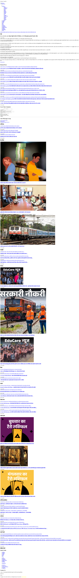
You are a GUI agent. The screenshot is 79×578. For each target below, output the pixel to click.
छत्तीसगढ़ (3, 6)
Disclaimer (3, 567)
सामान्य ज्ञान (3, 26)
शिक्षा (2, 23)
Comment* (2, 109)
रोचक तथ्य (3, 25)
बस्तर (4, 9)
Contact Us (3, 568)
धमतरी (5, 13)
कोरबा (5, 20)
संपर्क (3, 30)
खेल (11, 32)
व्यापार (3, 24)
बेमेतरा (5, 10)
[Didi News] (39, 3)
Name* (1, 110)
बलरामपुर (5, 8)
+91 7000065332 (6, 573)
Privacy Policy (4, 565)
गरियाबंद (5, 15)
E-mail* (1, 112)
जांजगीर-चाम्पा (6, 16)
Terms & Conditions (5, 566)
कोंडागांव (5, 19)
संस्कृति (3, 21)
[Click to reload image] (3, 114)
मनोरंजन (3, 28)
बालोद (5, 7)
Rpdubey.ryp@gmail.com (6, 575)
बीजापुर (5, 11)
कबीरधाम (5, 17)
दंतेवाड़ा (5, 12)
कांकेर (5, 18)
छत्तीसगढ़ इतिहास (4, 27)
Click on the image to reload (4, 115)
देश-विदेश (3, 20)
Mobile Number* (2, 111)
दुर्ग (4, 14)
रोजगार (3, 22)
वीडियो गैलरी (4, 29)
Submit (2, 116)
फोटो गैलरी (29, 32)
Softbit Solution (24, 576)
